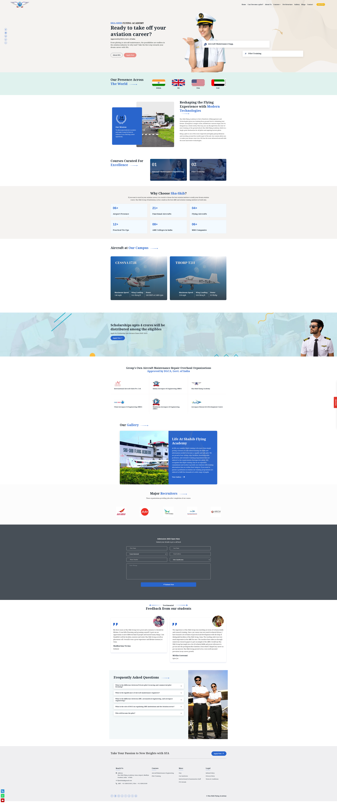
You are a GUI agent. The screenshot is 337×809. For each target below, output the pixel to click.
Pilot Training (254, 53)
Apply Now (130, 55)
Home (244, 4)
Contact (310, 4)
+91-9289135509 (142, 783)
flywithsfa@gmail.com (125, 780)
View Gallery (177, 477)
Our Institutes (183, 776)
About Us (268, 4)
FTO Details (182, 782)
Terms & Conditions (212, 779)
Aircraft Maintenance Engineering (168, 172)
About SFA (116, 55)
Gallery (297, 4)
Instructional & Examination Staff (190, 779)
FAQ (180, 773)
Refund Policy (210, 773)
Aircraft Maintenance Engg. (220, 44)
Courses (276, 4)
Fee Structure (288, 4)
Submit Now (169, 585)
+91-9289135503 (127, 783)
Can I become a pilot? (255, 4)
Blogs (303, 4)
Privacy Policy (210, 776)
